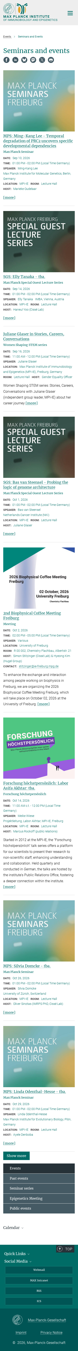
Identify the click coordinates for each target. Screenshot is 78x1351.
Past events (19, 1178)
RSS (39, 1290)
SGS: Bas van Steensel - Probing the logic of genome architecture (35, 485)
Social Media (16, 1261)
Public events (20, 1208)
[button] (16, 1156)
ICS (39, 1301)
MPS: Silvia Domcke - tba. (27, 966)
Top (68, 1249)
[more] (9, 197)
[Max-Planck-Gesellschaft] (20, 1320)
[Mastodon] (33, 60)
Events (15, 1168)
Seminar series (22, 1188)
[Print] (51, 60)
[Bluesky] (24, 60)
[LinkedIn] (15, 60)
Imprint (21, 1333)
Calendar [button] (12, 1228)
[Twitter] (42, 60)
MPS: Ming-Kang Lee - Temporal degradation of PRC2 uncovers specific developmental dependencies (38, 141)
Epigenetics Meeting (26, 1198)
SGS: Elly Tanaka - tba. (24, 276)
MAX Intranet (39, 1280)
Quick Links (15, 1254)
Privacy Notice (51, 1333)
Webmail (39, 1269)
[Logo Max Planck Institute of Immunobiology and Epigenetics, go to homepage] (30, 12)
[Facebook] (6, 60)
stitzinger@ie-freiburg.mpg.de (38, 666)
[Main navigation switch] (70, 13)
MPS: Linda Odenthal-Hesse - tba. (34, 1091)
